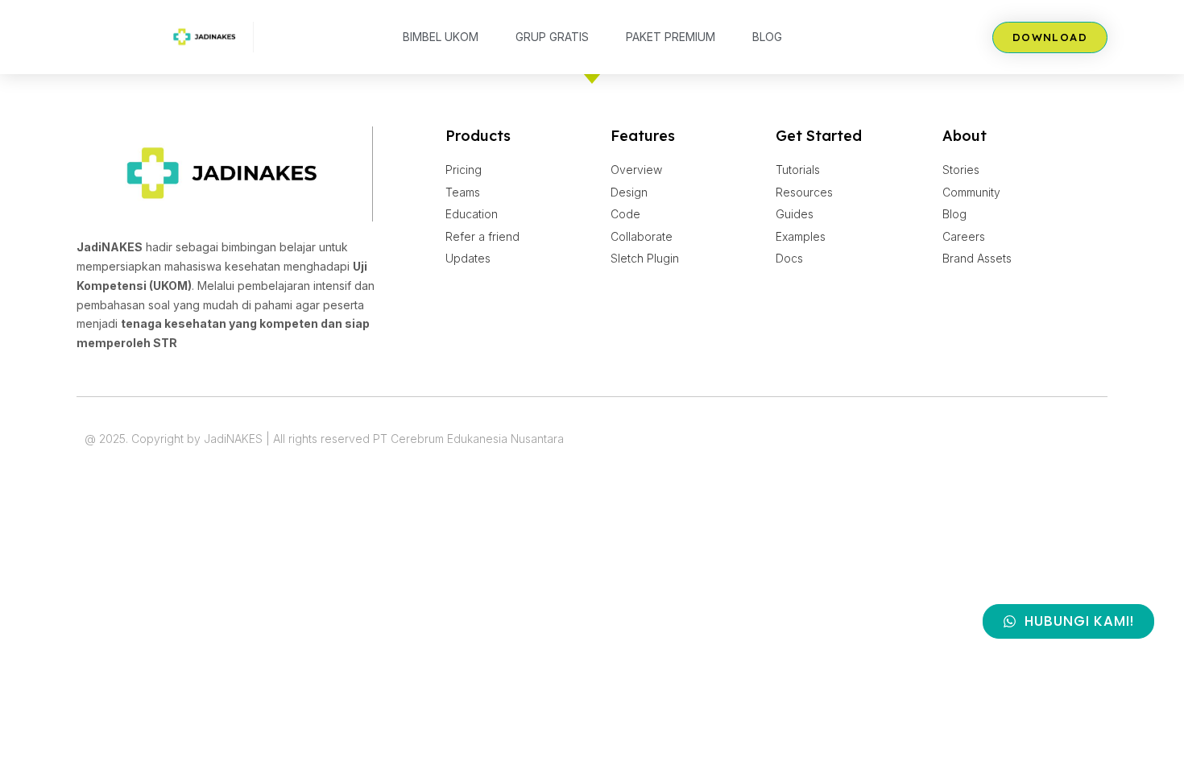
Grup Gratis (552, 36)
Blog (767, 36)
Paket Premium (670, 36)
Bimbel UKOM (440, 36)
